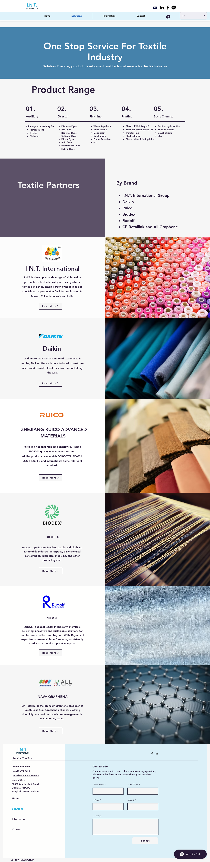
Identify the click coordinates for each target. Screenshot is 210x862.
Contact (17, 829)
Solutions (17, 808)
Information (19, 819)
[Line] (173, 7)
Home (15, 798)
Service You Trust (23, 758)
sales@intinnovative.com (26, 775)
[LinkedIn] (162, 7)
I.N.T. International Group (145, 195)
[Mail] (155, 8)
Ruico (127, 208)
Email (131, 800)
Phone (96, 800)
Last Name (133, 784)
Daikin (128, 201)
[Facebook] (167, 7)
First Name (99, 784)
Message (97, 815)
